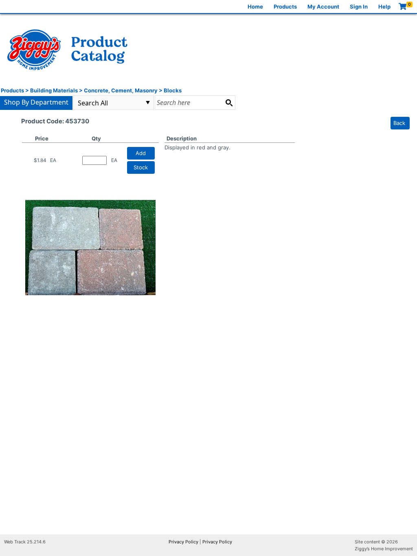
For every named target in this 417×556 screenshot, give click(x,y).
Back (399, 123)
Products (285, 6)
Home (255, 6)
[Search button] (229, 102)
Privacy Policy (183, 542)
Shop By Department (36, 102)
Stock (141, 167)
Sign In (359, 6)
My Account (323, 6)
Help (384, 6)
